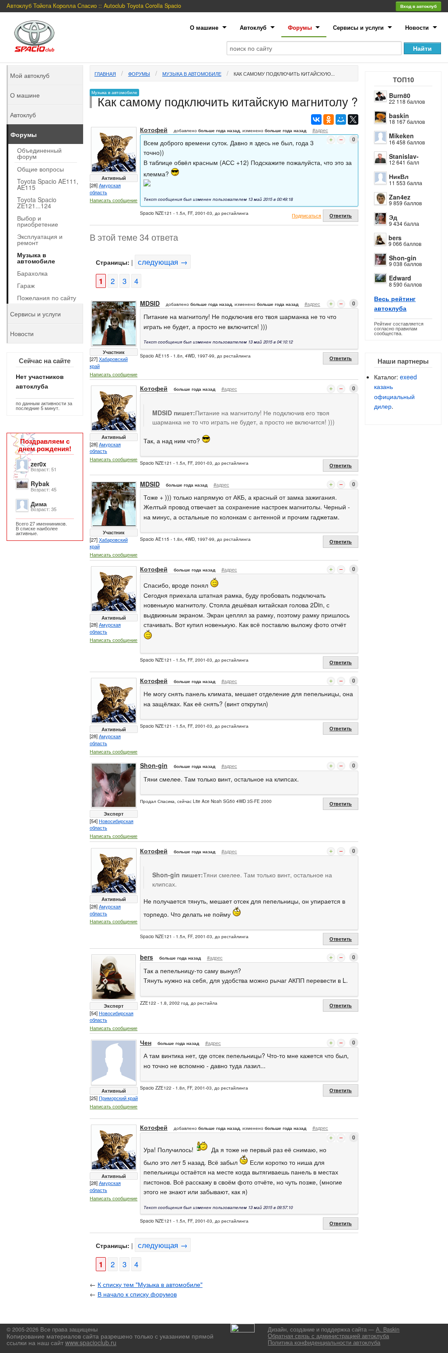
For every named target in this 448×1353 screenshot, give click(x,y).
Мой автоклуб (29, 75)
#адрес (320, 129)
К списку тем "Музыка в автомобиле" (150, 1284)
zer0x (38, 463)
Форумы (300, 27)
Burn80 (399, 95)
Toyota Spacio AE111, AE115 (47, 184)
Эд (393, 217)
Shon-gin (402, 257)
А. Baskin (387, 1329)
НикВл (399, 176)
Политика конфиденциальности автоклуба (324, 1342)
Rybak (40, 483)
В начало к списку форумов (137, 1294)
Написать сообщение (113, 199)
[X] (353, 119)
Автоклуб (253, 27)
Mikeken (401, 135)
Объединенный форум (39, 153)
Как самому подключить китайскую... (284, 73)
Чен (145, 1042)
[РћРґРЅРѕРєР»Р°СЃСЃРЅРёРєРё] (328, 119)
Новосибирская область (111, 824)
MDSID (150, 303)
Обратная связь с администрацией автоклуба (328, 1336)
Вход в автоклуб (418, 6)
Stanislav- (404, 156)
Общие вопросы (40, 169)
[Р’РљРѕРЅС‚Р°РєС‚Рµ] (316, 119)
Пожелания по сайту (46, 297)
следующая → (163, 261)
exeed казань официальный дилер (395, 391)
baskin (399, 115)
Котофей (154, 129)
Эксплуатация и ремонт (40, 239)
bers (395, 237)
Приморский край (118, 1097)
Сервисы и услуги (358, 27)
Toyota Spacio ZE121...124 (36, 202)
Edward (400, 277)
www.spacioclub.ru (90, 1342)
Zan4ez (399, 197)
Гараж (26, 285)
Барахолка (32, 273)
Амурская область (105, 189)
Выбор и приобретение (37, 221)
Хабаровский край (109, 362)
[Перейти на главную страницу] (35, 36)
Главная (105, 73)
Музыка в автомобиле (191, 73)
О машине (204, 27)
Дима (39, 503)
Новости (417, 27)
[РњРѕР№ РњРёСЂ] (341, 119)
